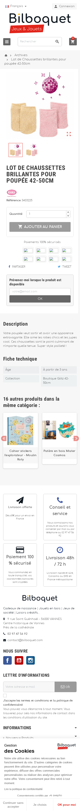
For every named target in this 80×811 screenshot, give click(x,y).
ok (67, 687)
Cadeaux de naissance (19, 608)
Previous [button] (3, 438)
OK (40, 298)
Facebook (7, 660)
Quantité (15, 214)
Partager (18, 266)
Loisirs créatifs (27, 612)
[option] (20, 443)
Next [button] (76, 438)
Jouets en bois (50, 608)
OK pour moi (67, 804)
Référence (14, 200)
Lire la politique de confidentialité (23, 789)
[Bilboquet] (40, 23)
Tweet (66, 266)
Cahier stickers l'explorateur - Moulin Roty (20, 455)
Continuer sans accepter (13, 804)
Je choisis (40, 804)
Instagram (30, 660)
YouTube (19, 660)
